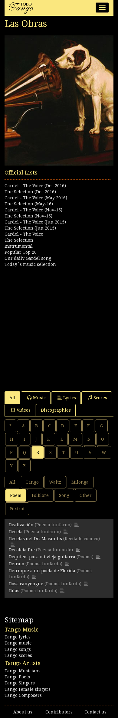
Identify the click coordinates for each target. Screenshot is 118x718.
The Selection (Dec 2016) (30, 191)
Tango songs (18, 649)
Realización (21, 524)
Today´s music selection (30, 264)
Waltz (55, 482)
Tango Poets (17, 676)
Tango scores (18, 655)
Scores (100, 397)
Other (86, 495)
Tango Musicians (23, 670)
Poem (15, 495)
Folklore (40, 495)
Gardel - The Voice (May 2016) (36, 197)
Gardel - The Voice (24, 234)
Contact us (95, 712)
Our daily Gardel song (28, 258)
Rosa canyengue (26, 583)
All (12, 397)
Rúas (14, 590)
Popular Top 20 (21, 252)
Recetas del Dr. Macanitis (35, 538)
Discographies (56, 410)
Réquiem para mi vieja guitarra (42, 556)
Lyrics (69, 397)
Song (64, 495)
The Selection (19, 240)
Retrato (16, 563)
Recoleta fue (22, 549)
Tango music (18, 643)
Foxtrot (17, 508)
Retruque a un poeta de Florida (42, 570)
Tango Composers (23, 695)
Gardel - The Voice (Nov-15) (33, 209)
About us (22, 712)
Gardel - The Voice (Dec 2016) (35, 185)
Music (39, 397)
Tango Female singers (28, 689)
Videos (24, 410)
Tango (32, 482)
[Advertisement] (59, 326)
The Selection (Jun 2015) (30, 228)
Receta (16, 531)
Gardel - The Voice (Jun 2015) (35, 222)
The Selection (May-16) (29, 203)
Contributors (59, 712)
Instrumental (19, 246)
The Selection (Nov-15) (28, 216)
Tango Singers (20, 682)
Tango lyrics (18, 637)
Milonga (80, 482)
